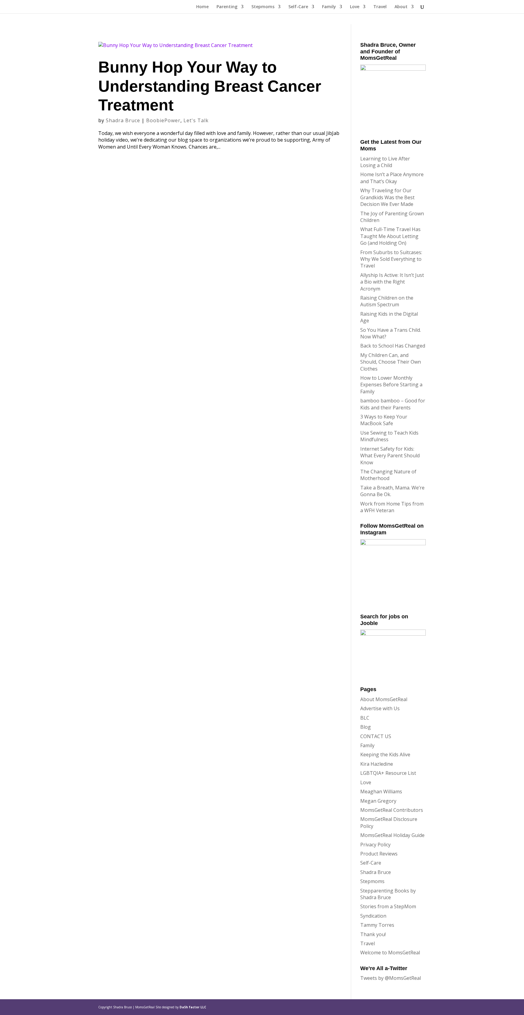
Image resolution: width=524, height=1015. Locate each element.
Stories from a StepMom (388, 906)
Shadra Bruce (123, 120)
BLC (364, 717)
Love (354, 7)
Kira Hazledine (376, 764)
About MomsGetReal (383, 699)
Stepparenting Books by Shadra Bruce (388, 894)
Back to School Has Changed (392, 345)
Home (202, 7)
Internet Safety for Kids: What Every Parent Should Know (390, 455)
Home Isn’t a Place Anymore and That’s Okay (392, 177)
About (401, 7)
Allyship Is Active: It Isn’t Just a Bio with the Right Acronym (392, 282)
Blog (365, 727)
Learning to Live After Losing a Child (385, 162)
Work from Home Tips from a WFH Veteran (392, 507)
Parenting (227, 7)
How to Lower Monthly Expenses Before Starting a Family (391, 385)
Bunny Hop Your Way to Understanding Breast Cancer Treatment (209, 86)
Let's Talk (196, 120)
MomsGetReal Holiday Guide (392, 835)
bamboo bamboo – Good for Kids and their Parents (392, 404)
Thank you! (373, 934)
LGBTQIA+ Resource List (388, 773)
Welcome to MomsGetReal (390, 952)
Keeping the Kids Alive (385, 754)
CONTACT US (375, 736)
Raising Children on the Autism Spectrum (386, 301)
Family (329, 7)
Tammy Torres (377, 925)
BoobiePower (163, 120)
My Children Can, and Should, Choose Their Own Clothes (390, 362)
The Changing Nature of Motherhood (388, 475)
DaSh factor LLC (193, 1007)
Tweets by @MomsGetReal (390, 978)
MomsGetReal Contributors (391, 810)
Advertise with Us (380, 708)
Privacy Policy (375, 844)
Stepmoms (262, 7)
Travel (380, 7)
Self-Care (298, 7)
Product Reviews (379, 853)
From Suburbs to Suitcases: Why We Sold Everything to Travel (391, 259)
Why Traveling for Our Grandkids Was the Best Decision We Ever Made (387, 197)
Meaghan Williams (381, 791)
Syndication (373, 915)
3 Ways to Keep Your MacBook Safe (383, 420)
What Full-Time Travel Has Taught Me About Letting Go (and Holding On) (390, 236)
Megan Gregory (378, 801)
